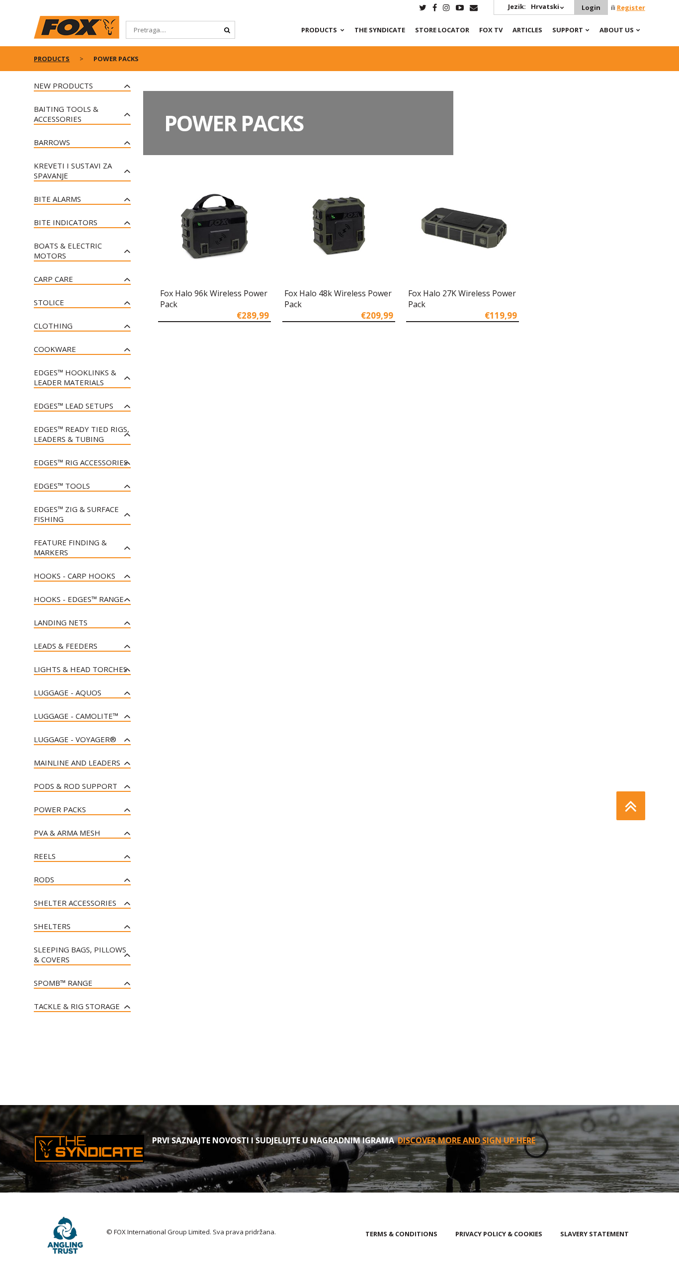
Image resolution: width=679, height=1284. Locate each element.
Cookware (55, 349)
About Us (616, 29)
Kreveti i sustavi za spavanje (73, 170)
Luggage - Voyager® (75, 739)
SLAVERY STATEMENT (594, 1233)
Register (631, 7)
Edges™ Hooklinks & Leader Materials (75, 377)
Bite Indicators (65, 222)
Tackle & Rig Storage (77, 1006)
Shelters (52, 926)
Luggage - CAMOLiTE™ (76, 716)
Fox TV (491, 29)
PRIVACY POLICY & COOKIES (498, 1233)
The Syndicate (379, 29)
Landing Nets (60, 622)
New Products (63, 85)
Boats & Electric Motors (68, 250)
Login (591, 7)
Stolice (49, 302)
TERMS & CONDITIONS (401, 1233)
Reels (45, 856)
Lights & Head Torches (80, 669)
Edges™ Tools (62, 486)
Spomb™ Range (63, 983)
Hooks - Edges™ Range (79, 599)
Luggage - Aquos (67, 692)
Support (567, 29)
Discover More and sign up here (466, 1140)
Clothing (53, 326)
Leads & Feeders (65, 646)
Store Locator (442, 29)
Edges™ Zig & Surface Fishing (76, 514)
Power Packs (60, 809)
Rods (44, 879)
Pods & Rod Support (75, 786)
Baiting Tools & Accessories (66, 114)
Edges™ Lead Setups (73, 406)
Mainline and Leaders (77, 763)
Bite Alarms (57, 199)
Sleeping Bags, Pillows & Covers (80, 954)
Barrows (52, 142)
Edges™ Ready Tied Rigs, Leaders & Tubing (81, 434)
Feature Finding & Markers (70, 547)
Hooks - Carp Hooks (74, 576)
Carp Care (53, 279)
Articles (527, 29)
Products (319, 29)
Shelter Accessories (75, 903)
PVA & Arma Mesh (67, 833)
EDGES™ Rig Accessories (81, 462)
